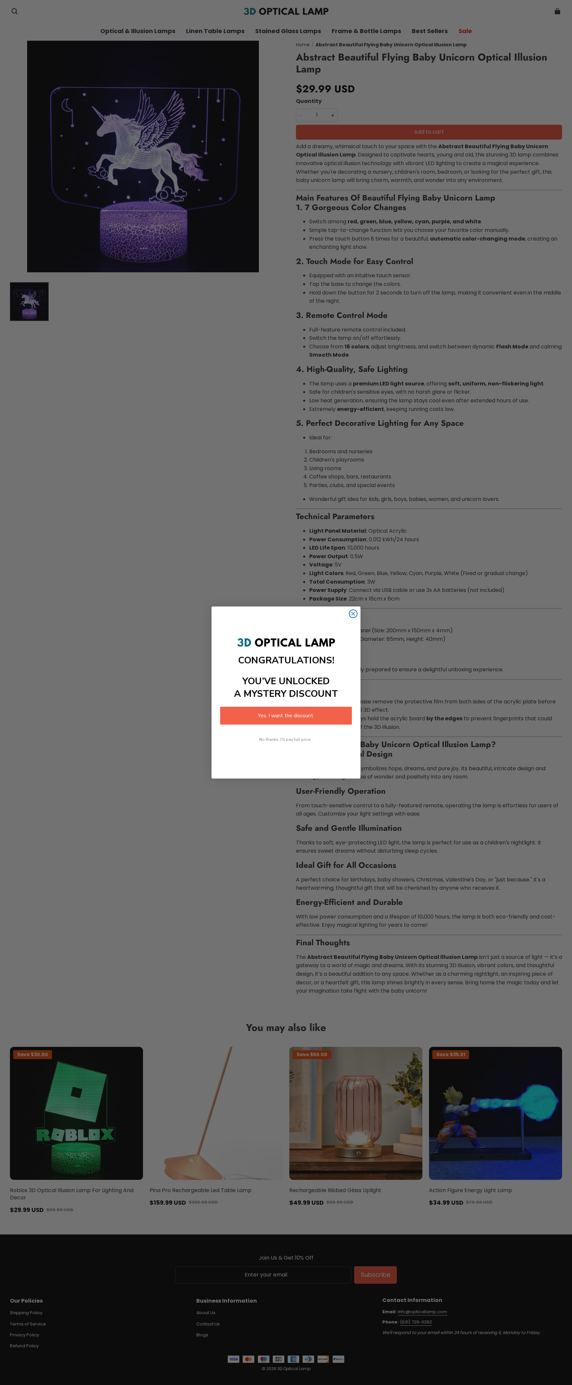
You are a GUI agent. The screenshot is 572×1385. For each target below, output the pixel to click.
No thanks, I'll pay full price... (286, 739)
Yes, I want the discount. (286, 715)
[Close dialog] (353, 614)
